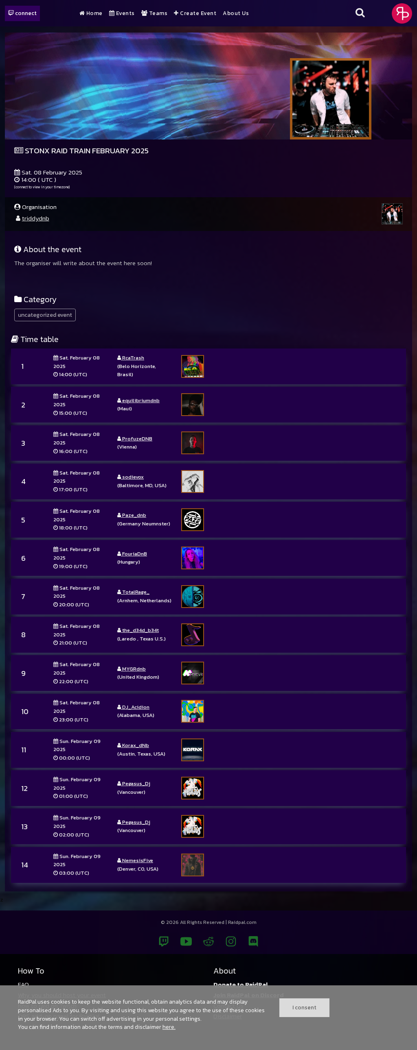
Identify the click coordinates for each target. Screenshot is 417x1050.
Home (94, 13)
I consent (304, 1007)
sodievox (132, 477)
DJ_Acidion (135, 707)
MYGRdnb (133, 669)
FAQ (23, 984)
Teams (157, 13)
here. (169, 1027)
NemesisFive (137, 860)
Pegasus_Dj (135, 783)
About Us (236, 13)
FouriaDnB (134, 554)
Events (124, 13)
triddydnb (35, 218)
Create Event (197, 13)
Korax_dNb (135, 745)
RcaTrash (132, 358)
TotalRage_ (135, 592)
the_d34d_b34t (140, 630)
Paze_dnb (133, 515)
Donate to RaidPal (240, 984)
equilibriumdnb (140, 400)
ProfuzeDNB (136, 438)
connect (25, 13)
